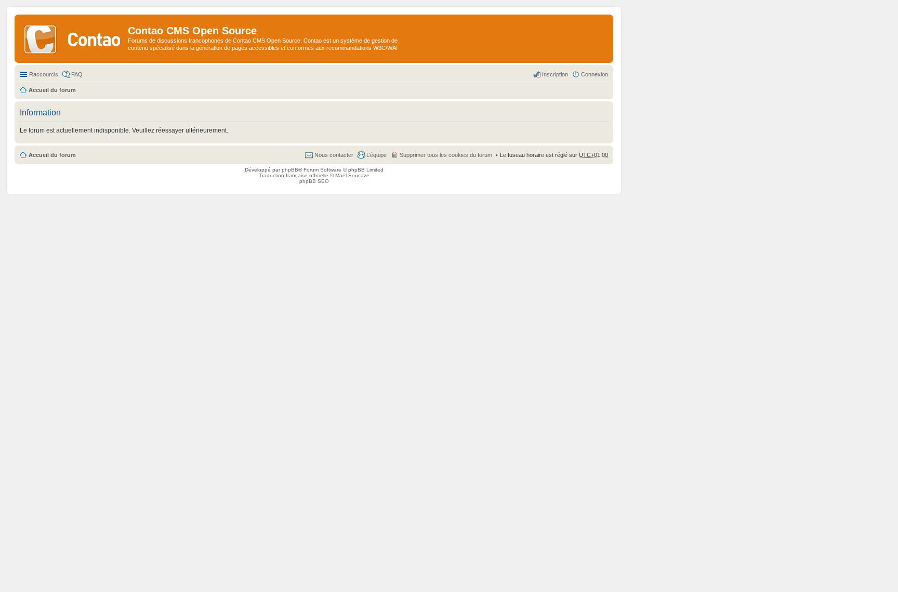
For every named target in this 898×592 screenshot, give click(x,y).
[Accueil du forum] (72, 38)
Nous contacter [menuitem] (333, 155)
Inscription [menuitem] (555, 74)
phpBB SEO (314, 181)
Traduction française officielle (293, 175)
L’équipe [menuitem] (376, 155)
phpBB (290, 170)
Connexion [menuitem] (594, 74)
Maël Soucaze (352, 175)
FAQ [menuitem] (77, 74)
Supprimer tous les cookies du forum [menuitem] (446, 155)
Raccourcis (43, 74)
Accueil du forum (52, 155)
